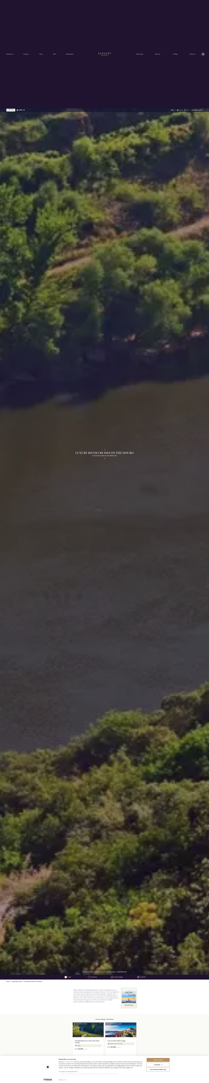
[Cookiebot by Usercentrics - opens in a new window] (48, 1080)
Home (8, 981)
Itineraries (26, 54)
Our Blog (175, 54)
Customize (157, 1064)
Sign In (174, 110)
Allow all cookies (158, 1060)
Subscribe (180, 110)
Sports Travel (139, 54)
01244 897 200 (197, 110)
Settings (61, 1079)
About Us (158, 54)
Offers (54, 54)
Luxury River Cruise (17, 981)
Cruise (41, 54)
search (203, 54)
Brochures (187, 110)
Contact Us (192, 54)
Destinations (10, 54)
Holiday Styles (70, 54)
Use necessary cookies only (158, 1069)
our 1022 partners (68, 1061)
